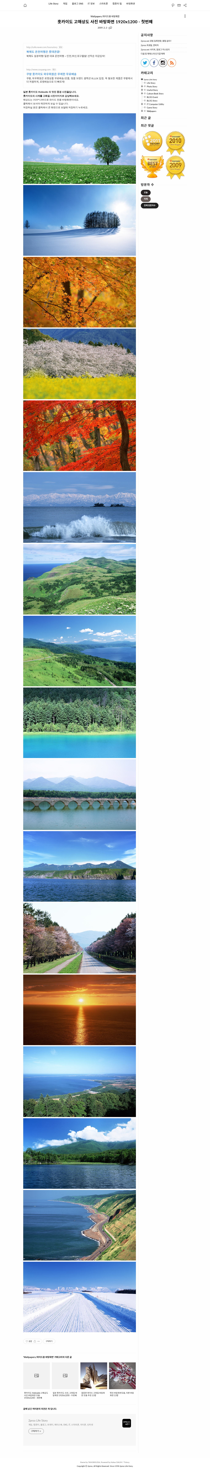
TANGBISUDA (94, 1462)
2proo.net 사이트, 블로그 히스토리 (155, 50)
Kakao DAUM (116, 1462)
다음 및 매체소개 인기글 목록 (153, 54)
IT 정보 (91, 4)
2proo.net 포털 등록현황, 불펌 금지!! (156, 41)
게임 (65, 4)
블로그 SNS (77, 4)
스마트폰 (103, 4)
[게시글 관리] (39, 1341)
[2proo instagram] (163, 66)
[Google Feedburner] (172, 66)
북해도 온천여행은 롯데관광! (43, 52)
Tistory (126, 1462)
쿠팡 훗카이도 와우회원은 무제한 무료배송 (51, 74)
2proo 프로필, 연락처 (149, 45)
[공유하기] (35, 1341)
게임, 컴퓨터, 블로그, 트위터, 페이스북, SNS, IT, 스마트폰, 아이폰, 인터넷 (60, 1425)
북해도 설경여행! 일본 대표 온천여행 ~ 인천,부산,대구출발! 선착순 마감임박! (65, 56)
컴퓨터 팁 (117, 4)
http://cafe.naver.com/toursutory (41, 47)
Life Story (53, 4)
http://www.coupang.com (38, 70)
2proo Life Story (38, 1420)
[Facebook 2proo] (154, 66)
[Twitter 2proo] (145, 66)
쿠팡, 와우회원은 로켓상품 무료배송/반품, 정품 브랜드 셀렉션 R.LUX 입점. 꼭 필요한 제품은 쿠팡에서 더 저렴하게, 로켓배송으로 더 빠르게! (79, 80)
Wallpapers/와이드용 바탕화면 (105, 17)
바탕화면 (130, 4)
